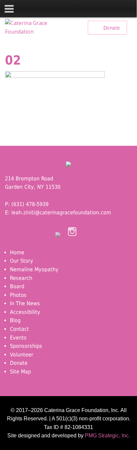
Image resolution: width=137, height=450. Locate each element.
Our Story (21, 261)
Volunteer (21, 354)
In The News (25, 303)
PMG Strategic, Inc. (107, 435)
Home (17, 252)
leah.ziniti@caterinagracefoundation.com (61, 212)
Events (18, 338)
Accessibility (25, 312)
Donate (111, 28)
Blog (15, 320)
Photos (18, 295)
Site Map (20, 371)
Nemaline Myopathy (34, 269)
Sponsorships (26, 346)
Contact (19, 329)
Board (17, 286)
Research (21, 278)
